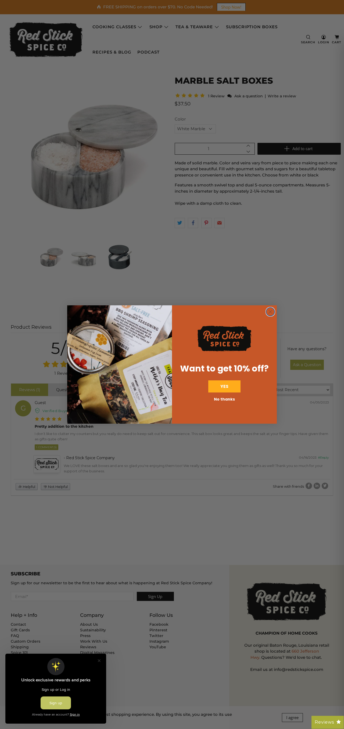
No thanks (224, 399)
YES (224, 386)
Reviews (324, 722)
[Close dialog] (270, 311)
